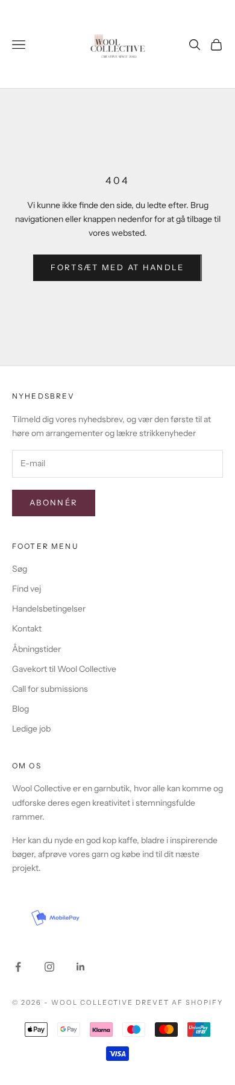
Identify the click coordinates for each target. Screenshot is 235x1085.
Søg (19, 568)
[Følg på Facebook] (18, 967)
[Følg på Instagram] (49, 967)
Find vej (26, 588)
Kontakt (27, 628)
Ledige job (31, 728)
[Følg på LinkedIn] (81, 967)
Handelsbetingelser (49, 608)
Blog (20, 708)
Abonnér (54, 502)
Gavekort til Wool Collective (64, 668)
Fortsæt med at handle (117, 267)
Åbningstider (36, 649)
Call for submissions (50, 688)
